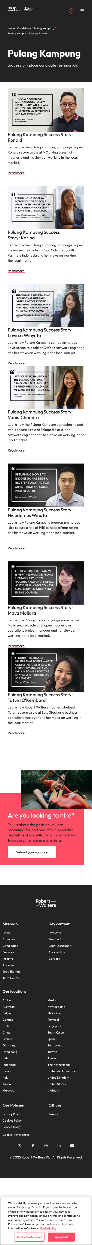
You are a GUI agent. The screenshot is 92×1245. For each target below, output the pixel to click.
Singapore (54, 1026)
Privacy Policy (12, 1114)
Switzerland (55, 1045)
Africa (7, 1000)
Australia (9, 1007)
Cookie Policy (48, 1228)
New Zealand (56, 1007)
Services (8, 952)
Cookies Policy (12, 1120)
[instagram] (46, 1145)
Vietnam (53, 1090)
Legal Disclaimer (60, 946)
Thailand (53, 1058)
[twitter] (20, 1145)
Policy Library (12, 1127)
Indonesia (9, 1065)
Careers (54, 959)
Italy (5, 1077)
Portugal (53, 1020)
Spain (51, 1039)
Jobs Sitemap (12, 971)
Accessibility (57, 952)
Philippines (54, 1013)
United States (56, 1084)
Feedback (55, 939)
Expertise (9, 939)
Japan (7, 1084)
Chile (6, 1026)
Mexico (52, 1000)
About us (8, 965)
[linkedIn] (59, 1145)
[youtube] (72, 1145)
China (6, 1032)
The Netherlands (58, 1065)
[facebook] (33, 1145)
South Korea (55, 1032)
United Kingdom (58, 1077)
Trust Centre (11, 978)
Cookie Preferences (16, 1135)
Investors (55, 933)
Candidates (10, 946)
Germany (9, 1045)
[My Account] (71, 10)
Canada (8, 1020)
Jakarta (54, 1114)
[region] (46, 1221)
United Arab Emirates (62, 1071)
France (7, 1039)
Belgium (8, 1013)
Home (7, 933)
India (6, 1058)
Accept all (61, 1237)
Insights (8, 959)
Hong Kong (10, 1052)
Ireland (7, 1071)
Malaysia (8, 1090)
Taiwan (52, 1052)
